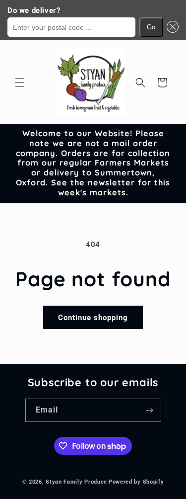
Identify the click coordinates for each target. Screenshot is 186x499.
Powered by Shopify (136, 482)
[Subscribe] (150, 410)
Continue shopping (93, 317)
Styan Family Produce (76, 482)
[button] (171, 27)
